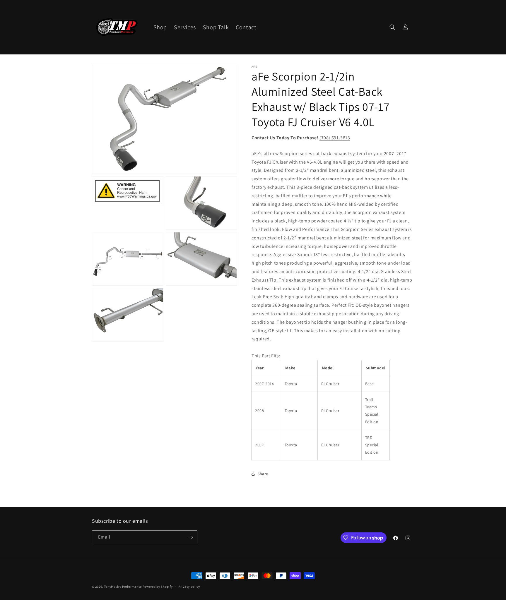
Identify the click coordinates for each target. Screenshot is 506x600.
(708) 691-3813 (334, 138)
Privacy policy (189, 586)
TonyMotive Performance (123, 586)
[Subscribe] (190, 537)
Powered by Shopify (158, 586)
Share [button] (262, 473)
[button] (392, 27)
